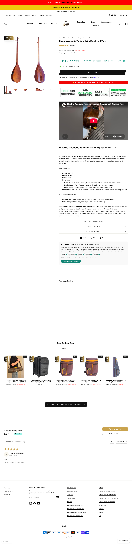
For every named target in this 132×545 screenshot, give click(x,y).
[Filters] (111, 441)
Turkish (29, 24)
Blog (14, 15)
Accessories (106, 22)
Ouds (52, 24)
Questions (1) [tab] (20, 442)
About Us (7, 488)
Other (93, 22)
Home (61, 38)
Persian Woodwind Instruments (108, 498)
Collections (67, 38)
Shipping (62, 53)
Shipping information (93, 222)
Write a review (115, 429)
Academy (35, 15)
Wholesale (49, 15)
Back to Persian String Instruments (67, 404)
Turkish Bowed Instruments (75, 508)
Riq (100, 515)
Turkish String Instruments (75, 505)
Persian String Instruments (80, 38)
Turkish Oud (102, 505)
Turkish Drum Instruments (75, 515)
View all (66, 348)
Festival (20, 15)
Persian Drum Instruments (107, 501)
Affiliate (27, 15)
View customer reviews (71, 261)
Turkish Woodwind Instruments (76, 512)
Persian (41, 24)
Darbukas (81, 22)
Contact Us (7, 15)
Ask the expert (94, 231)
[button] (64, 45)
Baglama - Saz (71, 487)
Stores (42, 15)
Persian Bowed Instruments (107, 494)
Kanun (101, 512)
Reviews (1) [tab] (9, 442)
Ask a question (93, 226)
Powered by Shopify (66, 537)
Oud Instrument (72, 491)
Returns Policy (8, 491)
